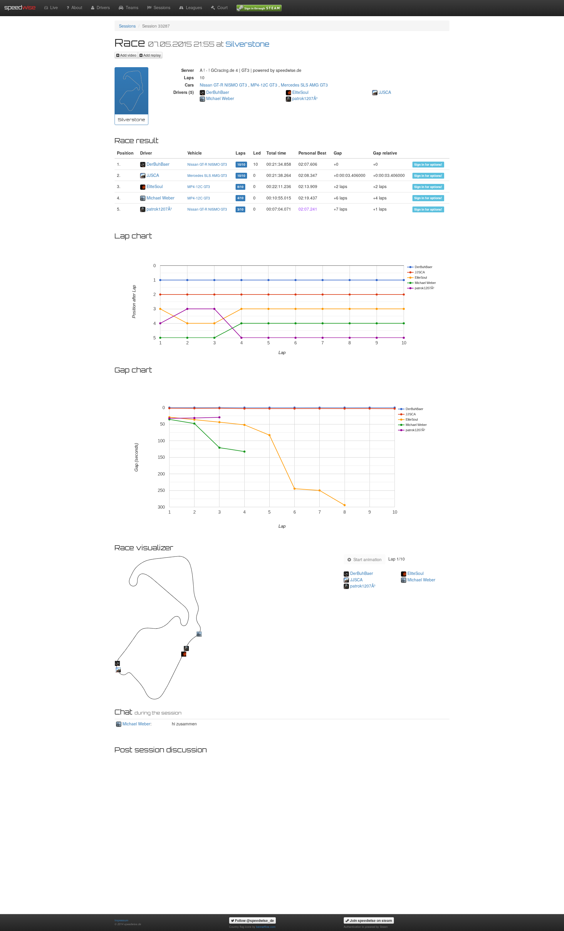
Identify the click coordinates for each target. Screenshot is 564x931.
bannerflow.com (266, 927)
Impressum (121, 920)
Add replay (151, 55)
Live (53, 7)
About (75, 7)
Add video (127, 55)
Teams (130, 7)
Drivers (102, 7)
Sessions (160, 7)
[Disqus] (282, 830)
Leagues (193, 7)
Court (221, 7)
